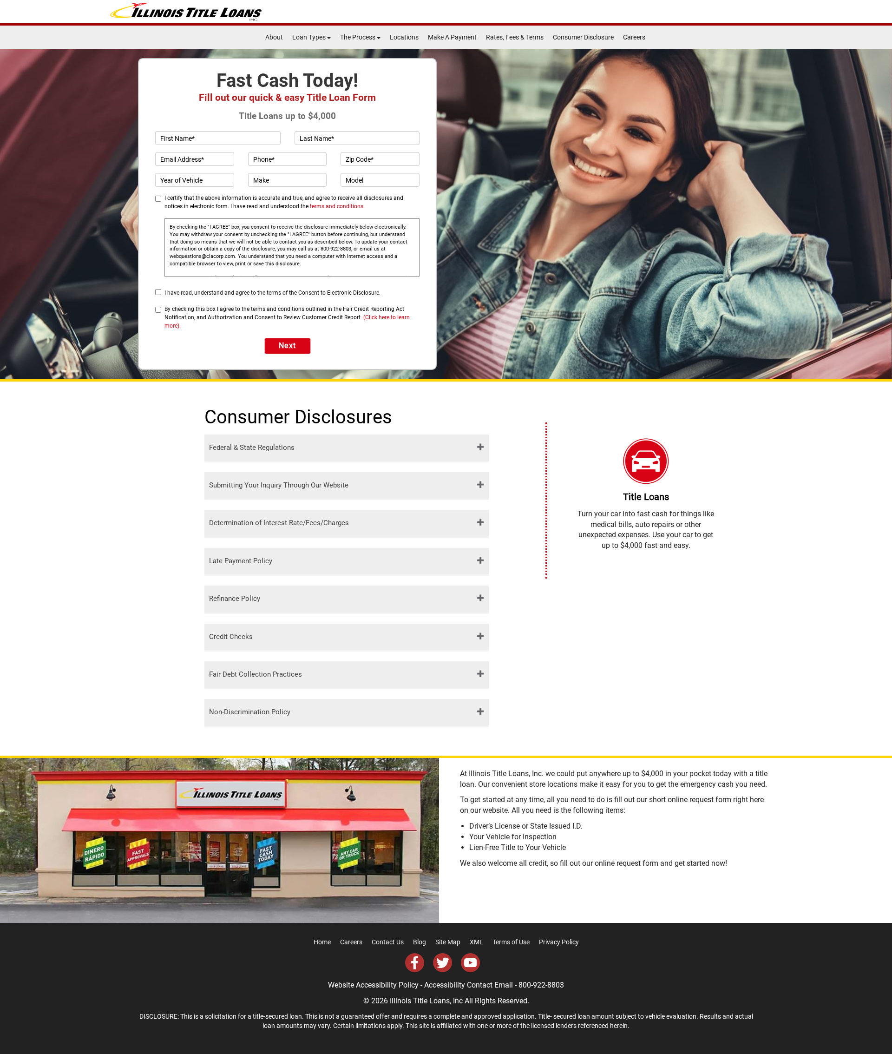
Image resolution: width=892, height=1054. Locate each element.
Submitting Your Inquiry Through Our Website (278, 485)
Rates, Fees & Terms (515, 37)
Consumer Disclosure (583, 37)
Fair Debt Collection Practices (255, 674)
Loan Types (309, 37)
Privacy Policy (559, 942)
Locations (404, 37)
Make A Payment (452, 37)
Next (287, 345)
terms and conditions (336, 206)
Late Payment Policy (240, 561)
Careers (634, 37)
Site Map (447, 942)
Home (322, 942)
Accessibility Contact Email (468, 985)
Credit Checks (231, 636)
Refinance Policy (234, 598)
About (274, 37)
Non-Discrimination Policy (249, 712)
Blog (419, 942)
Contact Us (388, 942)
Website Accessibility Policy (373, 985)
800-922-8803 (541, 985)
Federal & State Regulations (252, 447)
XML (476, 942)
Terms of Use (511, 942)
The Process (358, 37)
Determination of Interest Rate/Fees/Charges (279, 523)
